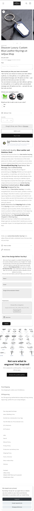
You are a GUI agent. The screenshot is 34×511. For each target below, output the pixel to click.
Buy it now (17, 135)
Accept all (17, 499)
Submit (6, 323)
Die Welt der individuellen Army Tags (13, 418)
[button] (3, 3)
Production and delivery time (11, 449)
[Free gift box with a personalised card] (20, 96)
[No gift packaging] (4, 96)
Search (5, 438)
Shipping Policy (7, 453)
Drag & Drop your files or (17, 126)
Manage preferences (17, 507)
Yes (4, 104)
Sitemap (5, 464)
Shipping (9, 59)
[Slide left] (13, 43)
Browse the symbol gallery (17, 374)
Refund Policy (7, 442)
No (4, 106)
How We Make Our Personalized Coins (13, 421)
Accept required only (17, 503)
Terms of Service (7, 457)
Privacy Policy (6, 445)
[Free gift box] (12, 96)
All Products (6, 429)
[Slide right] (20, 43)
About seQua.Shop (8, 460)
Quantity (3, 117)
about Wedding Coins (9, 414)
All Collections (7, 425)
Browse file (17, 311)
